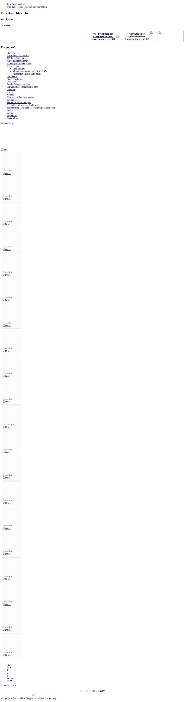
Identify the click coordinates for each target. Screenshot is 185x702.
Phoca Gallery (98, 691)
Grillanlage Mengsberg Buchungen (23, 105)
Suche (10, 110)
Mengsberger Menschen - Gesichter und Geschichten (31, 107)
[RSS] (4, 149)
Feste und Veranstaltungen (19, 102)
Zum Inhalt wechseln (16, 4)
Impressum (12, 115)
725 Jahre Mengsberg (17, 58)
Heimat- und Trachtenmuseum (21, 97)
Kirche (10, 92)
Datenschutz (12, 118)
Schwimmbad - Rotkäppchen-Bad (22, 87)
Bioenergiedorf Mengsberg (19, 63)
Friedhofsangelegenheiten (18, 84)
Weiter (10, 678)
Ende (9, 680)
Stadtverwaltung (14, 79)
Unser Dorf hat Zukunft (18, 55)
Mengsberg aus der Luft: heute (27, 74)
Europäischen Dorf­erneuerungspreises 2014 (103, 37)
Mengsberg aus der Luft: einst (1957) (30, 71)
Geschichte (12, 76)
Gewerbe (11, 89)
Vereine (10, 94)
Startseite (11, 53)
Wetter (10, 113)
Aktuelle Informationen (17, 61)
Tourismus (11, 100)
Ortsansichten (13, 66)
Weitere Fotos (19, 68)
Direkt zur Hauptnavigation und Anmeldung (27, 7)
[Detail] (7, 173)
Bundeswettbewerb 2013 (137, 39)
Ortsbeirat (11, 81)
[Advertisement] (14, 137)
